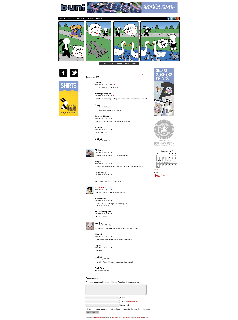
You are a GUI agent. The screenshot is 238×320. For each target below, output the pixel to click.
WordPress (115, 317)
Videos (99, 18)
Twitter (171, 18)
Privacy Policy (160, 175)
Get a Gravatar (133, 301)
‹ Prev (111, 64)
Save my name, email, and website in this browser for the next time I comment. (119, 309)
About (71, 18)
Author (81, 18)
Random (119, 64)
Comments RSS (147, 75)
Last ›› (134, 64)
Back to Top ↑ (145, 317)
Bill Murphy (100, 187)
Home (90, 18)
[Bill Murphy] (90, 194)
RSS (177, 18)
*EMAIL (129, 301)
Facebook (168, 18)
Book (62, 18)
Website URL (125, 305)
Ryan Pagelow (98, 317)
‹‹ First (103, 64)
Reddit (157, 177)
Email (174, 18)
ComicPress (125, 317)
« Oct (156, 169)
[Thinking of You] (119, 60)
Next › (127, 64)
